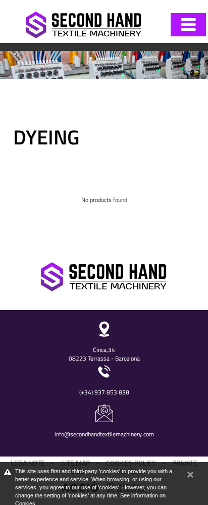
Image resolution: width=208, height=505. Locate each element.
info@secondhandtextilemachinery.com (104, 434)
